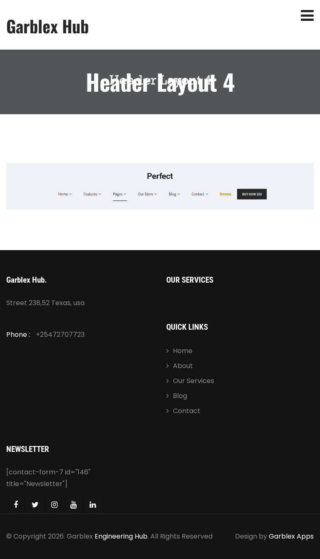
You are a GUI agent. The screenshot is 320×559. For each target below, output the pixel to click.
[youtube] (73, 505)
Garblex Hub (47, 25)
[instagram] (54, 505)
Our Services (193, 381)
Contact (186, 411)
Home (182, 351)
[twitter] (35, 505)
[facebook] (16, 505)
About (183, 366)
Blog (180, 396)
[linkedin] (92, 505)
